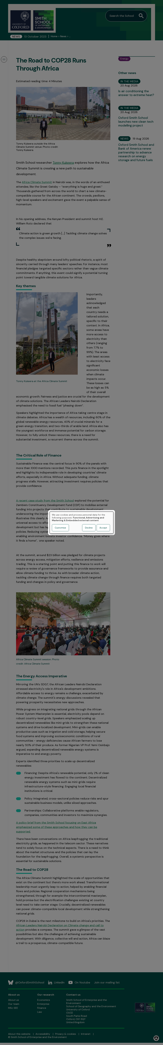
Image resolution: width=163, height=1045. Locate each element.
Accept (103, 527)
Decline (89, 527)
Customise (60, 527)
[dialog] (81, 522)
